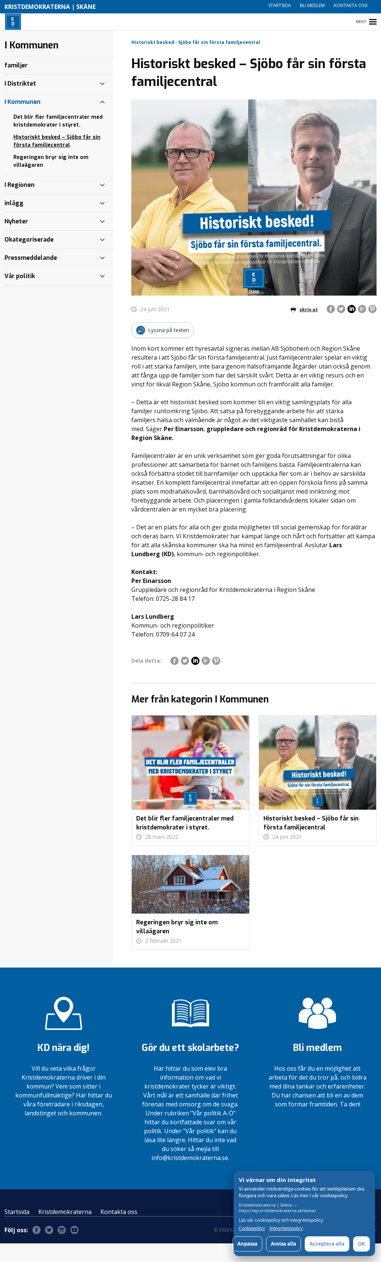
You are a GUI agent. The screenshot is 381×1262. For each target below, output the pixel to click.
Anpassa (247, 1243)
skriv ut (309, 309)
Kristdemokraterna (65, 1212)
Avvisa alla (283, 1243)
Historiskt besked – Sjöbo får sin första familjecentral (56, 141)
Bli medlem (312, 5)
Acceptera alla (327, 1243)
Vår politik (19, 276)
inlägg (13, 203)
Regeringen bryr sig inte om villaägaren (51, 161)
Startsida (279, 5)
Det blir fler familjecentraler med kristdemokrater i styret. (58, 121)
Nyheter (16, 221)
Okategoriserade (29, 239)
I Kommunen (22, 102)
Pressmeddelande (30, 258)
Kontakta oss (118, 1212)
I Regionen (19, 185)
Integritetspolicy (286, 1228)
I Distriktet (20, 83)
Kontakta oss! (351, 5)
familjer (16, 65)
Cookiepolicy (252, 1228)
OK (361, 1243)
